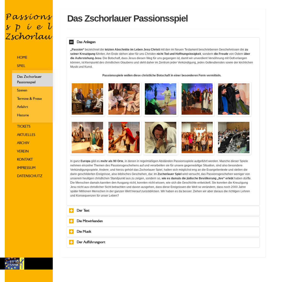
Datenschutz (29, 176)
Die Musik (84, 232)
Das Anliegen (86, 42)
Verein (23, 151)
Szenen (22, 90)
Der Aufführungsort (91, 242)
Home (22, 58)
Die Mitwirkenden (90, 221)
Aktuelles (26, 135)
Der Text (83, 211)
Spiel (21, 66)
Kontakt (25, 160)
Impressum (26, 168)
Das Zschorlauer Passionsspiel (29, 79)
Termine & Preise (29, 99)
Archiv (23, 143)
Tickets (23, 127)
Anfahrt (22, 107)
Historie (23, 115)
